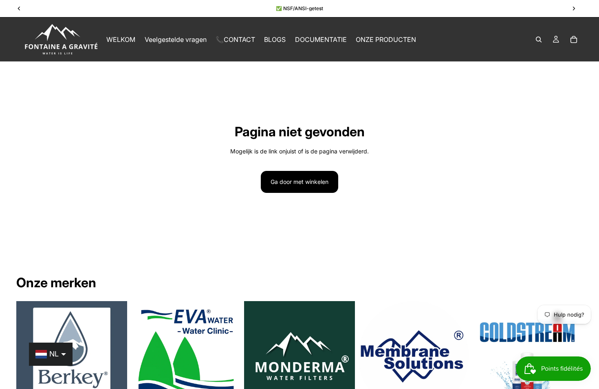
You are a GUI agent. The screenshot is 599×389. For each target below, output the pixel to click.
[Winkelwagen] (574, 39)
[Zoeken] (539, 39)
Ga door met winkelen (299, 181)
